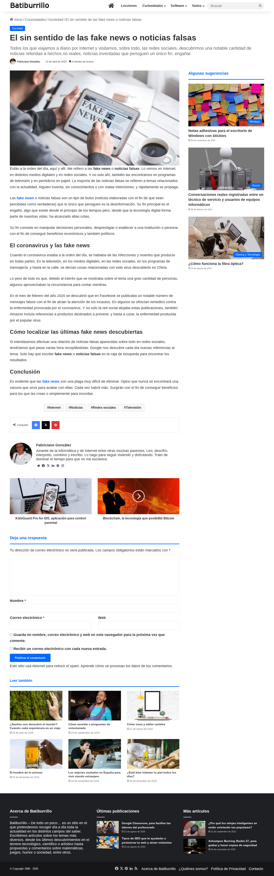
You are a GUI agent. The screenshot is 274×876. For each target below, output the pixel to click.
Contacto (256, 869)
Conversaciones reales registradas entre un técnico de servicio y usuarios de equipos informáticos (225, 200)
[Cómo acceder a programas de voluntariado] (94, 705)
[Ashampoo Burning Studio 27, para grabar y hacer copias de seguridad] (194, 846)
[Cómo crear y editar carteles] (153, 705)
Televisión (133, 407)
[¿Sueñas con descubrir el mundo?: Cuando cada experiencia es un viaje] (36, 705)
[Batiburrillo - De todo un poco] (30, 5)
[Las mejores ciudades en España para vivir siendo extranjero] (94, 754)
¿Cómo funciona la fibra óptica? (216, 264)
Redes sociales (104, 407)
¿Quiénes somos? (193, 869)
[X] (48, 465)
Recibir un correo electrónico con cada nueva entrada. (60, 649)
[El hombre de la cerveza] (36, 754)
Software (177, 5)
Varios (197, 5)
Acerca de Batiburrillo (158, 869)
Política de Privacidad (228, 869)
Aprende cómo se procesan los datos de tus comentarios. (127, 666)
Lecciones (129, 5)
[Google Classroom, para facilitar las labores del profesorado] (108, 827)
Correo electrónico (27, 618)
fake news (25, 198)
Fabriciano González (28, 61)
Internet (55, 407)
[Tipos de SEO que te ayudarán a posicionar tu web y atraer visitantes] (108, 842)
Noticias (76, 407)
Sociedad (55, 20)
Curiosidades (152, 5)
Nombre (18, 601)
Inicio (18, 20)
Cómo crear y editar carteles (146, 724)
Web (102, 618)
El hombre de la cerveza (26, 772)
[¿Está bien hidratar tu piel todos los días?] (153, 754)
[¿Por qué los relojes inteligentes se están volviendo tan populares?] (194, 828)
